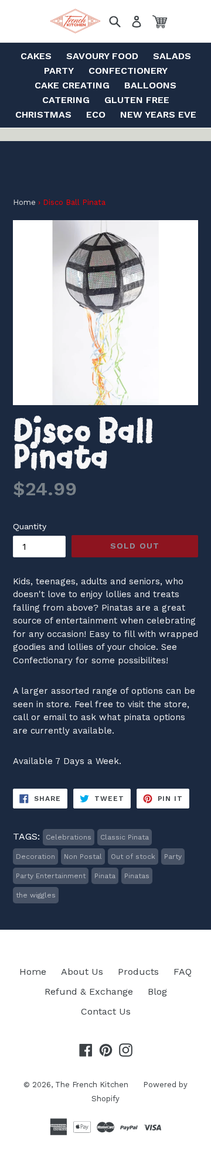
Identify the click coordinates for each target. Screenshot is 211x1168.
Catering (66, 99)
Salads (172, 55)
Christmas (43, 114)
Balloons (150, 85)
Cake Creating (72, 85)
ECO (96, 114)
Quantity (29, 526)
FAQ (182, 971)
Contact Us (106, 1011)
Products (138, 971)
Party (59, 70)
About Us (82, 971)
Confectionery (128, 70)
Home (24, 202)
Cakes (36, 55)
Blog (157, 991)
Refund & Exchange (89, 991)
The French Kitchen (91, 1084)
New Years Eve (158, 114)
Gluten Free (136, 99)
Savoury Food (102, 55)
